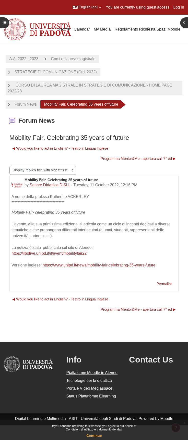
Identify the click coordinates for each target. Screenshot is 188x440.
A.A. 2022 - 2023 (23, 59)
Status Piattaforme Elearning (91, 396)
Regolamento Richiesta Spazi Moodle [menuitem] (147, 29)
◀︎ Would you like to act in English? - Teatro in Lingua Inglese (60, 148)
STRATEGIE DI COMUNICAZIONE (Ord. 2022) (55, 72)
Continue (94, 436)
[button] (87, 7)
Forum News (25, 104)
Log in (178, 7)
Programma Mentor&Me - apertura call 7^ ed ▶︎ (138, 159)
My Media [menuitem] (102, 29)
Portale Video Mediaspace (89, 388)
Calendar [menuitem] (82, 29)
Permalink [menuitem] (164, 284)
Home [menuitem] (64, 29)
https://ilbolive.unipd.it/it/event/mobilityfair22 (49, 253)
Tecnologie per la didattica (89, 380)
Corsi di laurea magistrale (73, 59)
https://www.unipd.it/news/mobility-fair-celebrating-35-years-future (99, 265)
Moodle (166, 419)
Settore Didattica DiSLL (50, 185)
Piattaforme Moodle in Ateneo (92, 373)
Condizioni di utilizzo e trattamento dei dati (94, 429)
